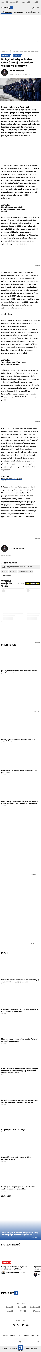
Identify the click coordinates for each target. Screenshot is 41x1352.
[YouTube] (27, 1325)
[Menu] (38, 7)
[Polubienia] (3, 1342)
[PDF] (14, 555)
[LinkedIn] (23, 1325)
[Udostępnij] (38, 1342)
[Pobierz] (29, 74)
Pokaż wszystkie (7, 575)
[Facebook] (14, 1325)
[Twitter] (18, 1325)
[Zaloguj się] (33, 7)
